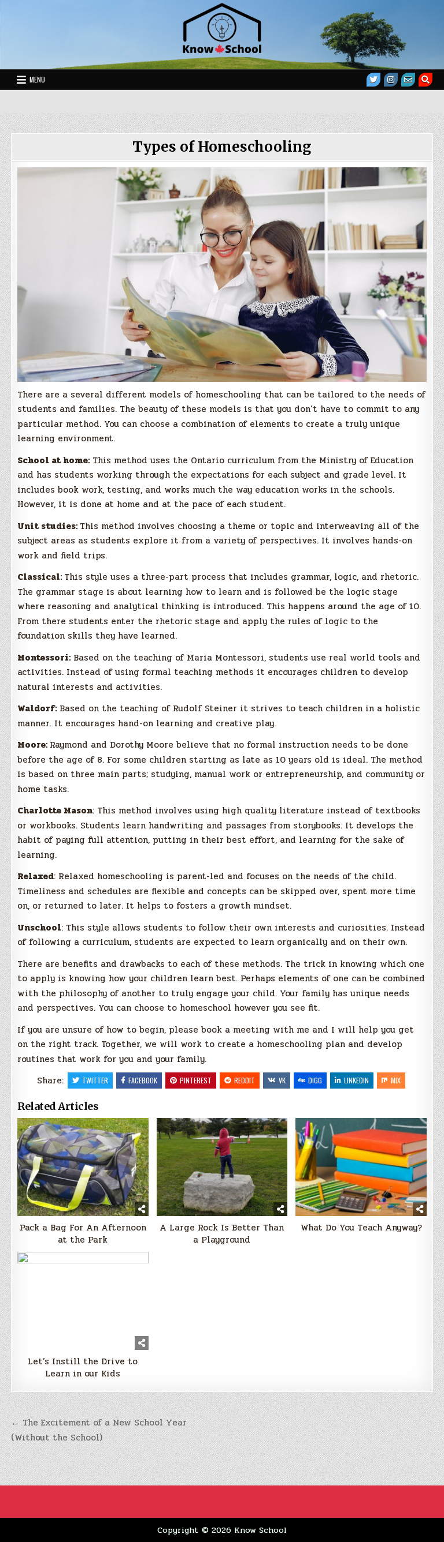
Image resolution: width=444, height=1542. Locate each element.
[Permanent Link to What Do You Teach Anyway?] (360, 1167)
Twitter (95, 1080)
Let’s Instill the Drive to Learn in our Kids (83, 1368)
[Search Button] (425, 80)
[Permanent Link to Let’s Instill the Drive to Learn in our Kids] (82, 1301)
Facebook (142, 1080)
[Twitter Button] (373, 80)
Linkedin (356, 1080)
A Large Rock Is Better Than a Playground (222, 1234)
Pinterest (196, 1080)
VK (282, 1080)
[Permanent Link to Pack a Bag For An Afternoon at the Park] (82, 1167)
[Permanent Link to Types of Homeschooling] (222, 274)
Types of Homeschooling (222, 147)
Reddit (244, 1080)
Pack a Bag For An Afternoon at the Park (83, 1234)
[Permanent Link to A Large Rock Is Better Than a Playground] (222, 1167)
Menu (37, 79)
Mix (396, 1080)
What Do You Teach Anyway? (361, 1228)
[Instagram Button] (391, 80)
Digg (315, 1080)
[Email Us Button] (408, 80)
